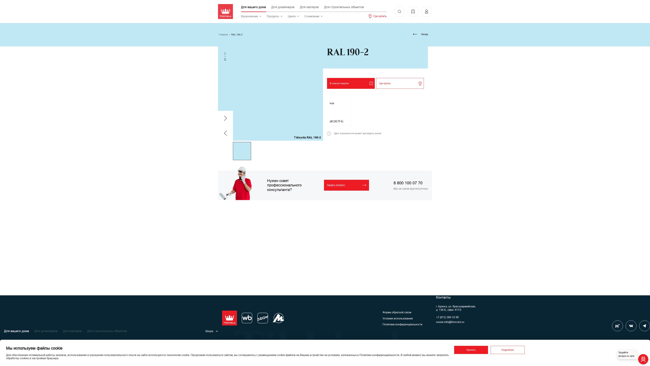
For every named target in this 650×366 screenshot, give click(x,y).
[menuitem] (399, 11)
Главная (223, 34)
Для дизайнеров (283, 7)
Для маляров (309, 7)
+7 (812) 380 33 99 (447, 317)
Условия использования (398, 318)
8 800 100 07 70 (408, 183)
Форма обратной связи (397, 312)
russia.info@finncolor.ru (450, 322)
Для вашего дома (253, 7)
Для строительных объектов (344, 7)
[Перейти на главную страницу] (225, 11)
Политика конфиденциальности (402, 324)
